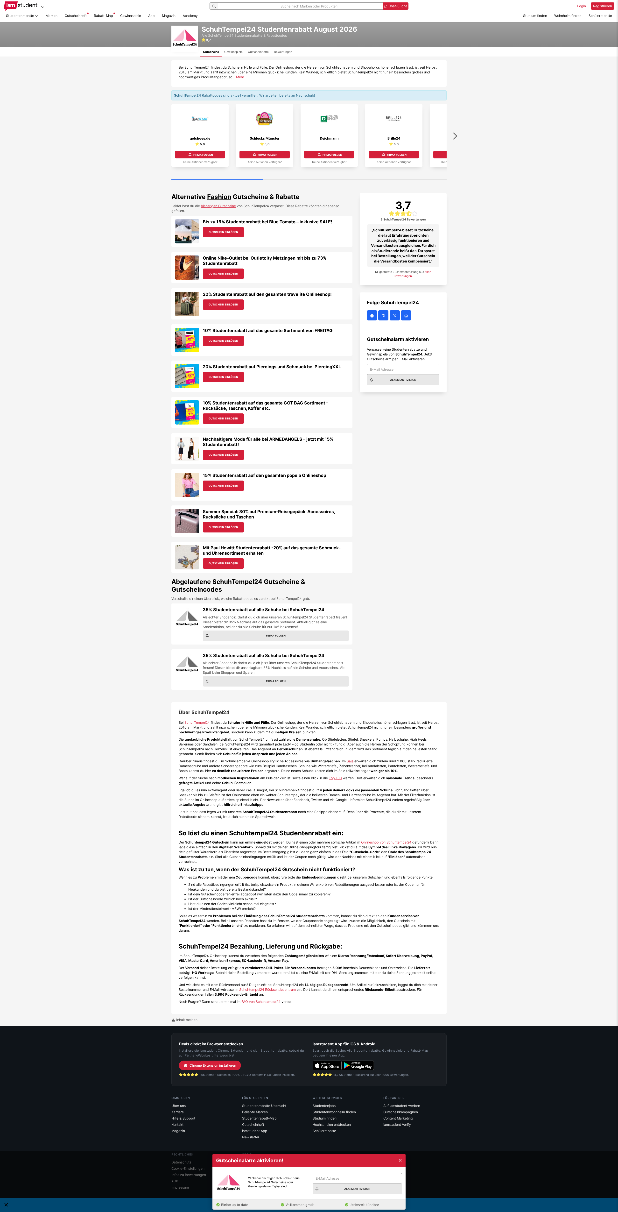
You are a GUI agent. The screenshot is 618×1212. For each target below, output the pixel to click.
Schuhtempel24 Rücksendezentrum (267, 989)
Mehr (240, 77)
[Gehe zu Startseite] (20, 6)
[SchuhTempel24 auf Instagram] (384, 316)
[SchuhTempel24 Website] (406, 316)
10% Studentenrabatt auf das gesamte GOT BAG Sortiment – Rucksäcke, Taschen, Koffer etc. (265, 405)
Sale (350, 761)
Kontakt (177, 1124)
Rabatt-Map (103, 16)
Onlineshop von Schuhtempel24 (386, 842)
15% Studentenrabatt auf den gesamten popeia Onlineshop (264, 475)
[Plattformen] (42, 7)
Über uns (178, 1106)
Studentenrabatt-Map (259, 1118)
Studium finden (535, 16)
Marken (51, 16)
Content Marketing (398, 1118)
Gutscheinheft (76, 16)
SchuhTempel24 (197, 722)
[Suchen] (214, 6)
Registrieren (602, 6)
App (151, 16)
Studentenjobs (324, 1106)
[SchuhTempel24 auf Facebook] (372, 316)
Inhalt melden (186, 1020)
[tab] (211, 52)
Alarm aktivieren (403, 380)
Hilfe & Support (183, 1118)
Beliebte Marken (255, 1112)
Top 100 (335, 778)
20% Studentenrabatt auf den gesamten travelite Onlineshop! (267, 294)
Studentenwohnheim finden (334, 1112)
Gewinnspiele (130, 16)
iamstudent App (254, 1131)
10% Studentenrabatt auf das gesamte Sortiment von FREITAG (268, 330)
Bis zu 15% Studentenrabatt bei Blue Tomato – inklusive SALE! (267, 221)
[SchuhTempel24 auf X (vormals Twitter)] (395, 316)
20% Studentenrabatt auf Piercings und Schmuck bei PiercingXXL (272, 366)
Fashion (219, 196)
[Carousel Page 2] (309, 180)
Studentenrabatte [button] (20, 16)
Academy (190, 16)
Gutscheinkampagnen (400, 1112)
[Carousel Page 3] (401, 180)
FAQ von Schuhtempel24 (261, 1001)
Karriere (177, 1112)
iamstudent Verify (397, 1124)
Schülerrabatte (600, 16)
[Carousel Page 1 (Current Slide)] (217, 180)
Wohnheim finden (567, 16)
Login (581, 6)
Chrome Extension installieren (213, 1065)
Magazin (169, 16)
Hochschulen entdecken (332, 1124)
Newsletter (250, 1137)
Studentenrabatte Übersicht (264, 1106)
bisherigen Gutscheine (218, 206)
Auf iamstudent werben (401, 1106)
